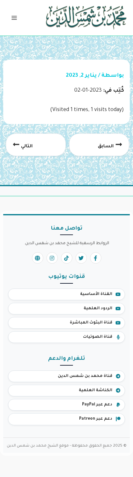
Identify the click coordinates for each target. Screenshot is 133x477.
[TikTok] (66, 258)
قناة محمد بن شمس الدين (85, 376)
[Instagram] (52, 258)
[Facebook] (95, 258)
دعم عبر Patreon (95, 419)
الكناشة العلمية (95, 390)
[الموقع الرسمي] (37, 258)
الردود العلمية (98, 308)
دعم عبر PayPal (97, 405)
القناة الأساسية (96, 294)
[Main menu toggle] (14, 18)
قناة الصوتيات (97, 337)
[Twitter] (81, 258)
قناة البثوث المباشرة (91, 323)
